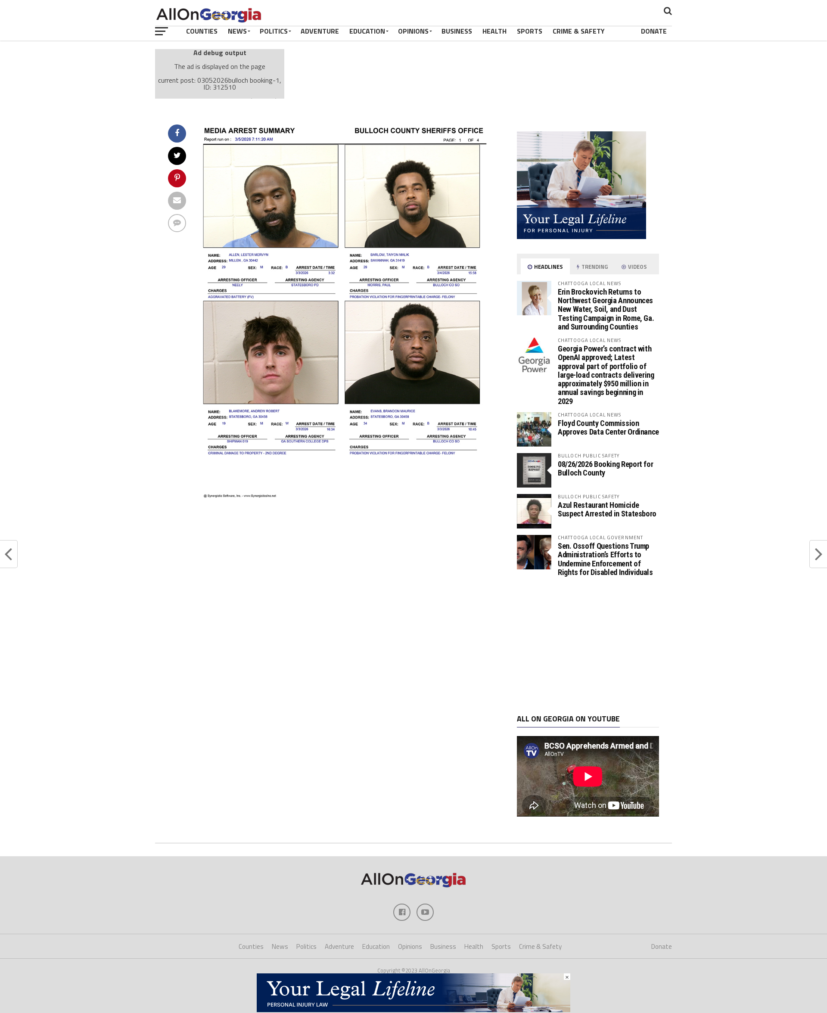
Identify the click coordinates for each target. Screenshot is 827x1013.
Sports (529, 31)
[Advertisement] (588, 645)
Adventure (320, 31)
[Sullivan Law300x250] (581, 236)
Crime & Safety (579, 31)
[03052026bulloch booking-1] (347, 496)
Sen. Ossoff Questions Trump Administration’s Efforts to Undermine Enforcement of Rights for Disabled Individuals (605, 559)
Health (494, 31)
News (237, 31)
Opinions (413, 31)
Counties (202, 31)
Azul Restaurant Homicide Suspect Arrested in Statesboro (607, 509)
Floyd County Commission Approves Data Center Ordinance (608, 427)
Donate (654, 31)
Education (367, 31)
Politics (274, 31)
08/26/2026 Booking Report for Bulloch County (605, 468)
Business (456, 31)
